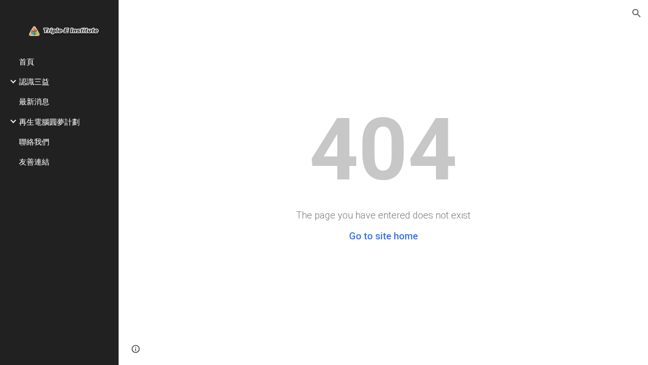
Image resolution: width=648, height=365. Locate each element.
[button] (636, 13)
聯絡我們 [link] (34, 141)
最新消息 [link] (34, 101)
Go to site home (383, 236)
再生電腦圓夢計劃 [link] (49, 121)
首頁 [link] (26, 61)
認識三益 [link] (34, 81)
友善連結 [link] (34, 161)
